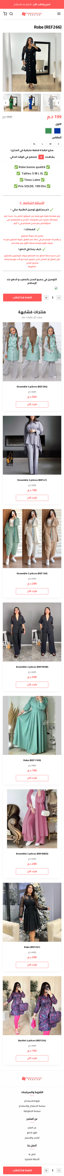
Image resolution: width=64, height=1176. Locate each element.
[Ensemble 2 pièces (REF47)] (32, 445)
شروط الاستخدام (32, 1101)
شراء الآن (32, 404)
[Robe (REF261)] (32, 912)
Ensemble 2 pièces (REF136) (32, 573)
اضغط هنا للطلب (21, 297)
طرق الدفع (32, 1132)
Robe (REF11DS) (32, 760)
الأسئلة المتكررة (32, 1159)
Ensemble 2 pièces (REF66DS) (32, 854)
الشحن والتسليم (32, 1138)
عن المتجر (32, 1127)
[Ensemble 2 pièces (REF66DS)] (32, 818)
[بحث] (11, 14)
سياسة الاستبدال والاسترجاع (32, 1106)
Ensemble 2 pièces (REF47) (32, 480)
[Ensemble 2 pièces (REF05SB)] (32, 631)
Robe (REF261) (32, 947)
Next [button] (6, 102)
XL (34, 144)
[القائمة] (58, 14)
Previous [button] (58, 102)
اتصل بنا (32, 1154)
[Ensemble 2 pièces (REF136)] (32, 538)
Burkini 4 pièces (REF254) (32, 1040)
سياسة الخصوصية (32, 1111)
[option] (32, 62)
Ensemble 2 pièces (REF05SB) (32, 667)
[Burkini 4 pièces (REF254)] (32, 1005)
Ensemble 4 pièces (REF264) (32, 386)
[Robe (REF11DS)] (32, 725)
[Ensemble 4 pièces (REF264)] (32, 351)
